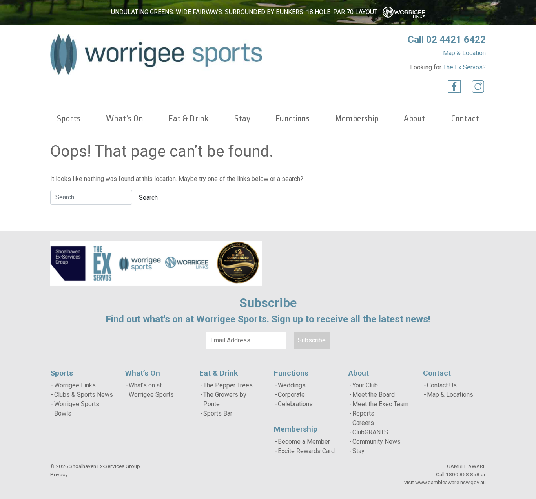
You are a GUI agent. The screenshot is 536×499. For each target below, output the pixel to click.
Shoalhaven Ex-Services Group (104, 466)
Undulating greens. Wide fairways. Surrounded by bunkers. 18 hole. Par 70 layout (244, 12)
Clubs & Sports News (83, 394)
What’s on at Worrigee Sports (151, 389)
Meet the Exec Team (380, 404)
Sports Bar (217, 413)
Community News (376, 441)
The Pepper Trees (228, 385)
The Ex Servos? (464, 67)
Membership (357, 119)
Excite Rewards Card (306, 451)
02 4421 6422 (456, 39)
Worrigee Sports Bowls (76, 408)
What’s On (124, 119)
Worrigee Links (75, 385)
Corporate (291, 394)
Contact (465, 119)
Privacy (58, 474)
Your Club (365, 385)
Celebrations (295, 404)
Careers (363, 423)
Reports (363, 413)
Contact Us (442, 385)
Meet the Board (373, 394)
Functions (292, 119)
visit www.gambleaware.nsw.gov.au (445, 482)
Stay (242, 119)
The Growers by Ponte (224, 399)
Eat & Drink (188, 119)
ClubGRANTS (370, 432)
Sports (68, 119)
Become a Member (304, 441)
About (414, 119)
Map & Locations (450, 394)
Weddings (292, 385)
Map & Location (464, 53)
